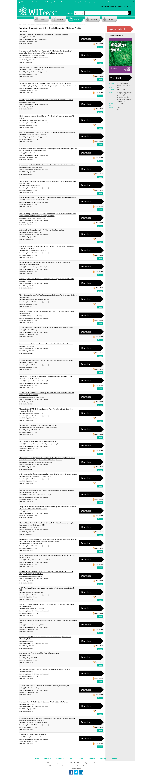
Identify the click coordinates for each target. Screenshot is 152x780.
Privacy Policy (96, 765)
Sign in (119, 6)
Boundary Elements (54, 24)
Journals (60, 19)
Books (43, 19)
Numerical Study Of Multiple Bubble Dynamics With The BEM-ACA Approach (44, 702)
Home (20, 24)
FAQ (71, 759)
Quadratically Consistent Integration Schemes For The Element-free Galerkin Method (47, 132)
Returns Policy (88, 765)
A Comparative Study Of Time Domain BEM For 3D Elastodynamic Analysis (44, 686)
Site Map (103, 765)
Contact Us (60, 759)
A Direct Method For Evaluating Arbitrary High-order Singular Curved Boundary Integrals (48, 474)
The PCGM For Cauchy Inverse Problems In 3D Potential (38, 425)
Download (86, 38)
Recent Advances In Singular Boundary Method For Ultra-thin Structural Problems (46, 344)
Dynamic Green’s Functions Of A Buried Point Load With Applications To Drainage (46, 360)
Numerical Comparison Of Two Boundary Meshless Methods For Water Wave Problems (48, 197)
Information (93, 19)
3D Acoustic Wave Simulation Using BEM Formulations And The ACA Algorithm (45, 83)
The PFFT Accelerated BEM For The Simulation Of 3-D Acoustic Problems (43, 35)
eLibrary (77, 19)
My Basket (105, 6)
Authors (110, 19)
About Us (47, 759)
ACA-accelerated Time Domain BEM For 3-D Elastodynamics (39, 653)
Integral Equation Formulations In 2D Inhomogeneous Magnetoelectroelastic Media (46, 279)
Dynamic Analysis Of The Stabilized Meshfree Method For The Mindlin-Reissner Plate (47, 165)
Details (100, 47)
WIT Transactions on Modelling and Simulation (38, 24)
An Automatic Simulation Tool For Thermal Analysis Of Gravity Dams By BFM (44, 669)
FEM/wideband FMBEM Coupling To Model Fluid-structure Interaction (42, 67)
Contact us (127, 6)
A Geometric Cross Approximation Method (33, 734)
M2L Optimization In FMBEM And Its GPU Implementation (38, 441)
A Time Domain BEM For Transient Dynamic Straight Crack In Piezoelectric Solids (46, 328)
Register (113, 6)
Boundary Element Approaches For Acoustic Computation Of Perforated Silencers (46, 100)
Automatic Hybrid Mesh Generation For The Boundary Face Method (41, 230)
